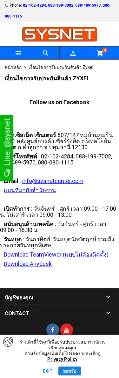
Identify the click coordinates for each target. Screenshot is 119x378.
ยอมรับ (69, 371)
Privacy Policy (62, 359)
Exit (48, 371)
